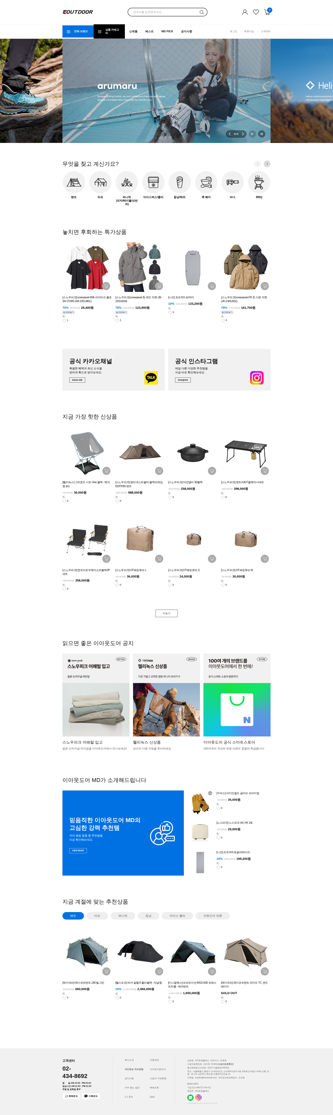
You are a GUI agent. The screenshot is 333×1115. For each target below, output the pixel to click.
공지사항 (186, 31)
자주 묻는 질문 (132, 1087)
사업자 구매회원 (158, 1078)
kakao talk (77, 380)
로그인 (233, 31)
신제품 (133, 31)
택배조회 (154, 1087)
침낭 (148, 915)
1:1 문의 (129, 1097)
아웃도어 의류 (212, 915)
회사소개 (129, 1060)
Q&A (152, 1097)
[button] (229, 134)
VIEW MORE (78, 850)
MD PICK (167, 31)
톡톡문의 (73, 1096)
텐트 (73, 915)
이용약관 (154, 1060)
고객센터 (266, 31)
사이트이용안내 (158, 1069)
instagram (183, 380)
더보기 (166, 613)
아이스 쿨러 (177, 915)
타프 (97, 915)
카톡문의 (93, 1096)
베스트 (149, 31)
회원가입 (249, 31)
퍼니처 (122, 915)
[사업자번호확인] (225, 1064)
